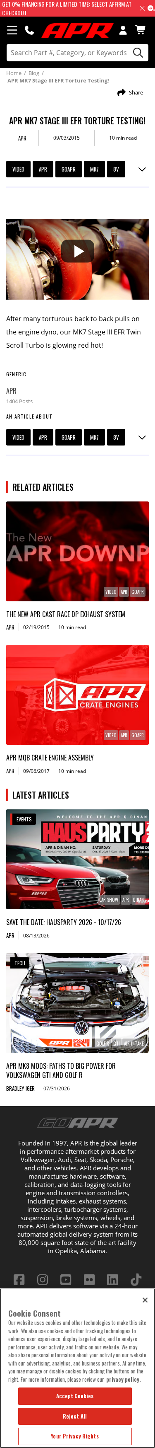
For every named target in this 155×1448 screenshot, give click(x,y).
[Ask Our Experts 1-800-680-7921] (29, 30)
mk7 (94, 169)
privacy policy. (123, 1379)
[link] (77, 551)
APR (43, 169)
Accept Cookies (75, 1396)
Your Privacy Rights (74, 1436)
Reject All (75, 1416)
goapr (69, 169)
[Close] (145, 1300)
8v (116, 169)
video (18, 169)
